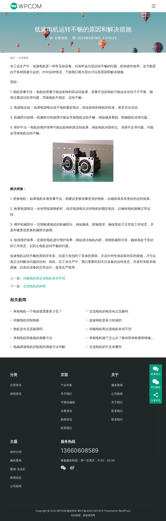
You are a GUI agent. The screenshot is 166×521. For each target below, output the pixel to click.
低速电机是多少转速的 (105, 320)
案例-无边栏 (18, 469)
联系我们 (66, 428)
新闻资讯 (15, 393)
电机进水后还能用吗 (28, 329)
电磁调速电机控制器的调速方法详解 (39, 347)
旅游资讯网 (89, 515)
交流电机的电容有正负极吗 (108, 311)
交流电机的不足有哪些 (105, 347)
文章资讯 (60, 38)
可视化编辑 (68, 402)
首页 (12, 57)
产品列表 (66, 385)
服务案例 (117, 385)
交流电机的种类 (34, 286)
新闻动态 (15, 477)
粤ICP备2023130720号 (90, 510)
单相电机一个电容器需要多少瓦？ (37, 311)
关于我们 (66, 393)
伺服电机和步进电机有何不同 (44, 278)
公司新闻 (117, 393)
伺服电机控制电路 (26, 320)
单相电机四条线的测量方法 (32, 338)
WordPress (124, 510)
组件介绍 (15, 452)
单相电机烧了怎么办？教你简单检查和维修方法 (122, 338)
